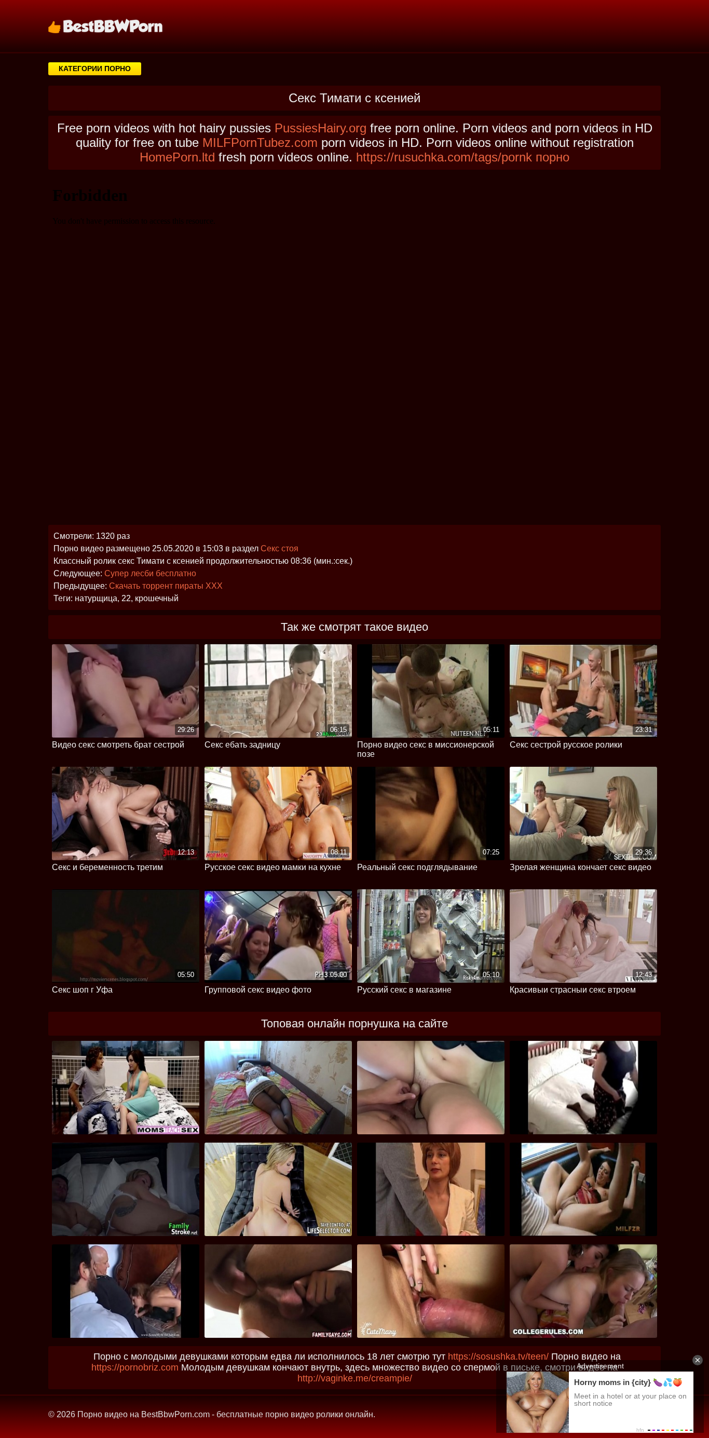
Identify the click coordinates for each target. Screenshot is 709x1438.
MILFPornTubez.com (260, 142)
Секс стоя (279, 548)
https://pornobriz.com (135, 1367)
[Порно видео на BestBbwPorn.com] (118, 26)
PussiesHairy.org (320, 128)
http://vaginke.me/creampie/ (354, 1378)
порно (552, 157)
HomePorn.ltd (177, 157)
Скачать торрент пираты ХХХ (166, 585)
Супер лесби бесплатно (150, 573)
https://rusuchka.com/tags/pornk (444, 157)
